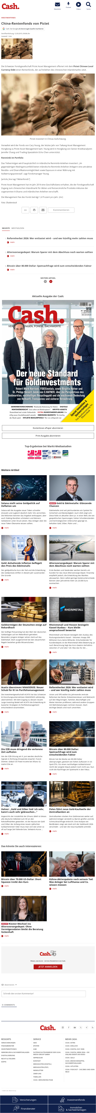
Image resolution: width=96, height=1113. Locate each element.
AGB (35, 1049)
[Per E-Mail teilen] (43, 210)
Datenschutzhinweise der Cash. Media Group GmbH (47, 1053)
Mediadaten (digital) (42, 1064)
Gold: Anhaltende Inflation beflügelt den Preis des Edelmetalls (21, 564)
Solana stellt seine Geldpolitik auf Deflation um (20, 504)
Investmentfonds (9, 1049)
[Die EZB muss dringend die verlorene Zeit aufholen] (24, 734)
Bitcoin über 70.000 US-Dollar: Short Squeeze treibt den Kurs (21, 880)
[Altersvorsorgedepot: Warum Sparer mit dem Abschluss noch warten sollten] (72, 548)
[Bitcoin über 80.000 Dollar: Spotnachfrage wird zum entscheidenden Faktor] (72, 734)
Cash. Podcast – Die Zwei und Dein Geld (79, 1070)
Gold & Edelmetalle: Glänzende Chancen (70, 504)
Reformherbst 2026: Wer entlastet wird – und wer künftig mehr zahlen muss (50, 238)
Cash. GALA (70, 1058)
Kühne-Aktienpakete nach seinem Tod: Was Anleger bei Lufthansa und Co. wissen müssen (71, 882)
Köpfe (3, 1062)
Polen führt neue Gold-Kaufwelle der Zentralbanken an (70, 810)
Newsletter (38, 1070)
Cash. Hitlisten (71, 1066)
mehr (12, 242)
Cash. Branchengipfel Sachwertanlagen (74, 1062)
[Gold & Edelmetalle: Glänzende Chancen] (72, 488)
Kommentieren (61, 209)
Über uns (37, 1073)
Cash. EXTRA (70, 1043)
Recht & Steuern (8, 1059)
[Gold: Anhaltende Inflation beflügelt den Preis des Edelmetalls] (24, 548)
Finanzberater (7, 1046)
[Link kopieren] (25, 210)
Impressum (38, 1058)
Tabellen (37, 1077)
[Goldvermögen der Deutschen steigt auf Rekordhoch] (24, 609)
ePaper (36, 1046)
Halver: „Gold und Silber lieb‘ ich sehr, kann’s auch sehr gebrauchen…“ (22, 810)
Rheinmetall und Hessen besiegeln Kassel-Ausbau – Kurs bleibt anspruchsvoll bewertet (69, 627)
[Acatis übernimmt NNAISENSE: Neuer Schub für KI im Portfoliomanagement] (24, 672)
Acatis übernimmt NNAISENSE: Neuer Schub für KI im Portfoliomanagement (22, 689)
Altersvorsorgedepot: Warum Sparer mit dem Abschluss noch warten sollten (50, 252)
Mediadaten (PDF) (40, 1067)
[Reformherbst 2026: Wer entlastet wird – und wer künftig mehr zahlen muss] (72, 672)
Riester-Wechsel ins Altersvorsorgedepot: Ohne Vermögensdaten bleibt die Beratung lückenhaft (22, 927)
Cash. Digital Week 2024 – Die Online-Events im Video (77, 1053)
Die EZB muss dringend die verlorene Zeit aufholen (22, 750)
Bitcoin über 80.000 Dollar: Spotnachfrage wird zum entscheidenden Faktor (49, 265)
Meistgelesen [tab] (18, 228)
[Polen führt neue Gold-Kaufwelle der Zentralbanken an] (72, 794)
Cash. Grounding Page (43, 1080)
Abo (35, 1043)
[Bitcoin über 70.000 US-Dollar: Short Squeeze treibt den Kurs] (24, 864)
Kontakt (37, 1061)
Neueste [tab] (6, 228)
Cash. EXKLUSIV (71, 1046)
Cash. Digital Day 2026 (74, 1049)
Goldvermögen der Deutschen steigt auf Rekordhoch (23, 626)
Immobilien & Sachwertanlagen (15, 1052)
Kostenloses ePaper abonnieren (48, 428)
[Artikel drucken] (34, 210)
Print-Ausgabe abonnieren (48, 435)
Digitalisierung (8, 1055)
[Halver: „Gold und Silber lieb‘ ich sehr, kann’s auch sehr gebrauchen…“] (24, 794)
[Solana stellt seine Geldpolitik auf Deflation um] (24, 488)
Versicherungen (8, 1043)
